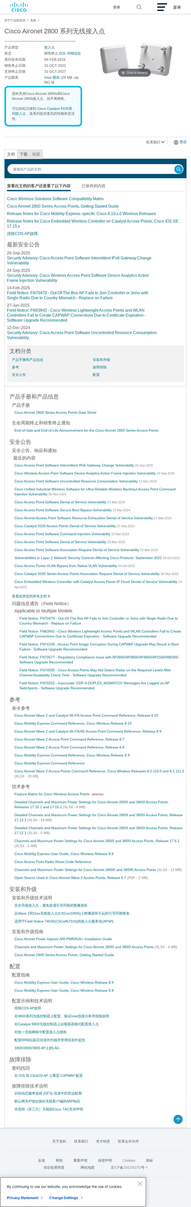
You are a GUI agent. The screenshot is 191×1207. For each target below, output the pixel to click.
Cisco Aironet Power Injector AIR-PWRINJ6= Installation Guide (63, 939)
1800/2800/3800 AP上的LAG (36, 1048)
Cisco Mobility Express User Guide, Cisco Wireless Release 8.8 (64, 990)
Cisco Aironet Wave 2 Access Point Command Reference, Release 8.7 (69, 739)
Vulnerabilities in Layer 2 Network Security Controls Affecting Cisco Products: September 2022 (88, 558)
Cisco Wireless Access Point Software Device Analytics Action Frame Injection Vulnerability (85, 473)
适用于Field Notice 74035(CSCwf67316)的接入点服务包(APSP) (63, 921)
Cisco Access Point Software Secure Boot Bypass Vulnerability (63, 510)
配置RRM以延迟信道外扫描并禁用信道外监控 (49, 1040)
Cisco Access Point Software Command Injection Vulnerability (62, 534)
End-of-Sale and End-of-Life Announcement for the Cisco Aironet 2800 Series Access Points (86, 430)
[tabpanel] (95, 216)
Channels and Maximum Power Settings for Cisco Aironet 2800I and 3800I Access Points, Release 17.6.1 (97, 841)
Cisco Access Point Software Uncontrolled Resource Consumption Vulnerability (76, 481)
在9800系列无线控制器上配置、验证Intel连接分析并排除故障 (61, 1016)
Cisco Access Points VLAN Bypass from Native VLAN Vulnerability (66, 566)
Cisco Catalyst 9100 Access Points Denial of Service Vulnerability (65, 526)
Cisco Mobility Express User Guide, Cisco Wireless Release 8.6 (64, 854)
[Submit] (178, 169)
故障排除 (100, 367)
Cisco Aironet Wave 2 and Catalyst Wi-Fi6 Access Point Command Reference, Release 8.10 (86, 715)
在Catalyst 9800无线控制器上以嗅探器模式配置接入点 (56, 1024)
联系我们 (153, 142)
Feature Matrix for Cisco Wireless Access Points (52, 794)
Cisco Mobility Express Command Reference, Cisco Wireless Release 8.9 (72, 755)
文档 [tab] (11, 154)
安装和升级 (101, 360)
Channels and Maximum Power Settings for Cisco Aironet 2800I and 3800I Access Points (84, 947)
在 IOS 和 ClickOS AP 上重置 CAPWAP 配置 (48, 1076)
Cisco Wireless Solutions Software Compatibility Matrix (55, 199)
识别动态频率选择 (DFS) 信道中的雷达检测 (48, 1093)
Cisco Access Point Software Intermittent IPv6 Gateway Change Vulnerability (74, 465)
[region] (73, 1192)
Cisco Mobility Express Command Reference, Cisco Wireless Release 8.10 (73, 723)
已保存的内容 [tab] (93, 186)
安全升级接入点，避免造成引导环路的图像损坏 (51, 905)
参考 (15, 367)
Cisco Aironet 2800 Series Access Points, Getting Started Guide (63, 206)
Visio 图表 (52, 77)
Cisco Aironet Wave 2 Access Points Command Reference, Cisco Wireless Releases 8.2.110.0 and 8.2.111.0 (99, 771)
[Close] (139, 1183)
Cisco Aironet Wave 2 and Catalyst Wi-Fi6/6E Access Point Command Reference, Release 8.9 (87, 731)
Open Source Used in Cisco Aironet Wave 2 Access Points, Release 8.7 (70, 878)
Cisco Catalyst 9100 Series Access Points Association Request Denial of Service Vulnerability (87, 574)
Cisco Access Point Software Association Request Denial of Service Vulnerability (77, 550)
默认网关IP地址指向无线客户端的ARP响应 (47, 1101)
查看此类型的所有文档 (29, 596)
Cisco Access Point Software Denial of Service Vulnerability (60, 502)
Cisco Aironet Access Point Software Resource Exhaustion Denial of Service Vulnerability (84, 518)
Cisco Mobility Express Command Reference (49, 763)
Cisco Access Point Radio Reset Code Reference (52, 862)
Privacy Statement (22, 1198)
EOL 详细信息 (70, 53)
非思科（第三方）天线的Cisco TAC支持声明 (48, 1109)
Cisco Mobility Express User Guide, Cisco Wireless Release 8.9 (64, 982)
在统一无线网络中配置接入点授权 (40, 1032)
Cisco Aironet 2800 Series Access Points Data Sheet (55, 412)
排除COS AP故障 (22, 233)
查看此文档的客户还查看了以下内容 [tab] (39, 186)
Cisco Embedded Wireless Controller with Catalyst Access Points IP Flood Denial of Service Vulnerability (96, 582)
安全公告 (19, 375)
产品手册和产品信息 (27, 360)
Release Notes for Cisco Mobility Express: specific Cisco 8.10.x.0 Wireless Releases (81, 214)
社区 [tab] (36, 154)
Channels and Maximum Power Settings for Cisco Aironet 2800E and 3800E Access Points (85, 870)
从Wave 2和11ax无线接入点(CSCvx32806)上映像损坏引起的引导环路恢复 (72, 913)
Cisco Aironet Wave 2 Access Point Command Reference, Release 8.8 (69, 747)
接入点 (49, 47)
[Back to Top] (178, 1119)
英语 (183, 142)
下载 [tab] (24, 154)
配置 (96, 375)
